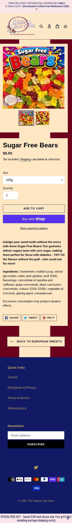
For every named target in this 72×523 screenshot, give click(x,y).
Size (5, 172)
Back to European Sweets (39, 341)
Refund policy (17, 408)
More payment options (34, 228)
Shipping (25, 159)
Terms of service (19, 398)
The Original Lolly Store (41, 500)
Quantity (8, 188)
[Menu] (65, 26)
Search (12, 377)
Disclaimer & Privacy (22, 387)
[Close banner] (68, 518)
